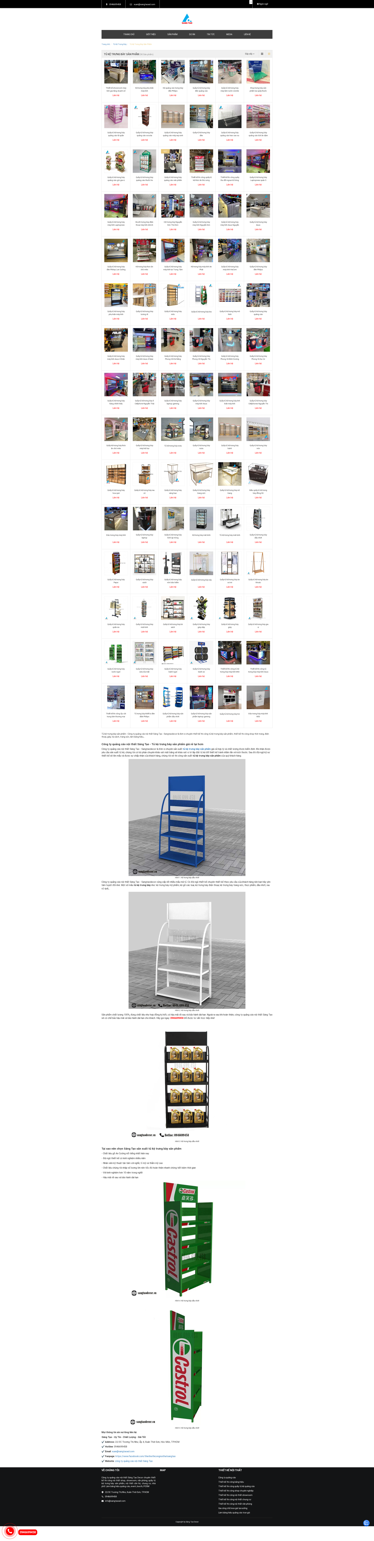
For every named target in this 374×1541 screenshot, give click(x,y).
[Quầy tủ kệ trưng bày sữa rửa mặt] (144, 653)
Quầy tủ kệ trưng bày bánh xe (201, 670)
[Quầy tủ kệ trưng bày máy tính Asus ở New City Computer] (144, 340)
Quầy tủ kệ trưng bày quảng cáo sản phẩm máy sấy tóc (173, 180)
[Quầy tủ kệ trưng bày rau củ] (144, 474)
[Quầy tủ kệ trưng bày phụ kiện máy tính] (116, 295)
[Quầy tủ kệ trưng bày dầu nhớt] (258, 519)
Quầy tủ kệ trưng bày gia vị (258, 625)
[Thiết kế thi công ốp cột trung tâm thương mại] (116, 697)
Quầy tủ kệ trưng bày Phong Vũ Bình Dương (230, 357)
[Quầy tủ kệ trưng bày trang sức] (201, 474)
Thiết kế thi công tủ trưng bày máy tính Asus (258, 670)
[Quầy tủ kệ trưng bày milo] (173, 295)
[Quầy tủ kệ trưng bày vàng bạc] (173, 474)
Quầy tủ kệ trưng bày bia (201, 312)
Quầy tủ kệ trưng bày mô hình (230, 312)
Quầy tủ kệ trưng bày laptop (144, 536)
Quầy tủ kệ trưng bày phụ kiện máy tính (116, 312)
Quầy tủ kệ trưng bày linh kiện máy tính (229, 402)
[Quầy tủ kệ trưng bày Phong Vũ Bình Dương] (230, 340)
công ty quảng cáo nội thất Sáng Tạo (134, 1461)
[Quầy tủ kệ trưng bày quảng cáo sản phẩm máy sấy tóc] (173, 161)
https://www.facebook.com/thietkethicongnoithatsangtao (145, 1456)
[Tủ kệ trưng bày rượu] (173, 429)
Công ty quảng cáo (227, 1477)
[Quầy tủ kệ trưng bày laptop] (144, 519)
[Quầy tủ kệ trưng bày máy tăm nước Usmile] (230, 72)
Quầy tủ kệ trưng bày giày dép (201, 625)
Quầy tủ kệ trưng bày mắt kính (144, 625)
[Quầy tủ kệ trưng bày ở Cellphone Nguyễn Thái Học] (144, 385)
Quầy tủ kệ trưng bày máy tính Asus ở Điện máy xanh (116, 359)
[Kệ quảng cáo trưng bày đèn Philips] (173, 72)
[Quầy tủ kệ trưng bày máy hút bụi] (144, 429)
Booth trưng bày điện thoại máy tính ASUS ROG (144, 225)
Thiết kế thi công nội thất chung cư (234, 1499)
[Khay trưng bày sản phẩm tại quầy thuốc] (258, 72)
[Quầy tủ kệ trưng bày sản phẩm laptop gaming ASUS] (201, 697)
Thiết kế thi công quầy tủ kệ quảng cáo (236, 1486)
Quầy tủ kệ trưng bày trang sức (201, 491)
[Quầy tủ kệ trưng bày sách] (144, 563)
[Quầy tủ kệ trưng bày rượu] (201, 429)
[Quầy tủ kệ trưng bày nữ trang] (230, 474)
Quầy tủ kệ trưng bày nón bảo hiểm (173, 581)
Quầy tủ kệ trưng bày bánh (229, 446)
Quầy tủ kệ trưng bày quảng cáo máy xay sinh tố (173, 135)
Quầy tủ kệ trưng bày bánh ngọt (173, 670)
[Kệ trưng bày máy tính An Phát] (201, 250)
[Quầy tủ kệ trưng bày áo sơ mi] (230, 563)
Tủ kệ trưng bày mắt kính (229, 535)
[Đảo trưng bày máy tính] (116, 519)
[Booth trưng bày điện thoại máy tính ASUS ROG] (144, 206)
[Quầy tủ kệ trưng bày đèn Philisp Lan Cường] (116, 250)
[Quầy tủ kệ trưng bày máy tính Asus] (201, 385)
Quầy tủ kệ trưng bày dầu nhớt (258, 536)
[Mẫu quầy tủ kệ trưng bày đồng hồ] (258, 474)
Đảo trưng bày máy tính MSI (258, 715)
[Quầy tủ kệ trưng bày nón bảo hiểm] (173, 563)
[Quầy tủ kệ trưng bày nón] (258, 429)
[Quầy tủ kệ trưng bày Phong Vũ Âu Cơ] (258, 340)
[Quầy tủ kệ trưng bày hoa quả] (116, 474)
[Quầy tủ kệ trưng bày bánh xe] (201, 653)
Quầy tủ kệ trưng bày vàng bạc (173, 491)
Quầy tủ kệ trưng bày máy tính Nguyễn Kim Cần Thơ (201, 225)
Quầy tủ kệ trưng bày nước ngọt (116, 670)
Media (229, 34)
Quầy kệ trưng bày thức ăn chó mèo (116, 446)
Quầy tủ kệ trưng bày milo (173, 312)
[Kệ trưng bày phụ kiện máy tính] (144, 72)
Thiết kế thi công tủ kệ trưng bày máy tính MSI (229, 670)
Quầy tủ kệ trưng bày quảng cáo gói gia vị (116, 178)
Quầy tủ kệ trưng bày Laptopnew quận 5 (258, 178)
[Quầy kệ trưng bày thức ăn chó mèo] (116, 429)
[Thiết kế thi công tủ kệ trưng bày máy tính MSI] (230, 653)
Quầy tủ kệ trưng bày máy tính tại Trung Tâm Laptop (173, 270)
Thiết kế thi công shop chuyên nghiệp (235, 1491)
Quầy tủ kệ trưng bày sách (144, 581)
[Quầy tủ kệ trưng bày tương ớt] (144, 295)
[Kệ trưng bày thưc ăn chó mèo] (144, 250)
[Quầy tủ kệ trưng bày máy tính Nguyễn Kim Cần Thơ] (201, 206)
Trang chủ (128, 34)
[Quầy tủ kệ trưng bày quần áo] (116, 608)
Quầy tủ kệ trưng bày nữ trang (230, 491)
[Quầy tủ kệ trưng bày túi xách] (173, 608)
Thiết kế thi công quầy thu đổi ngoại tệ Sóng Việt (229, 180)
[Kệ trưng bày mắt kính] (201, 519)
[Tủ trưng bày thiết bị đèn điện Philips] (144, 697)
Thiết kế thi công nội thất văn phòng (235, 1504)
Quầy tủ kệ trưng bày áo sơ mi (230, 581)
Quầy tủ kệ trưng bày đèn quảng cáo (201, 89)
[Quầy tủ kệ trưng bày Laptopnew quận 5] (258, 161)
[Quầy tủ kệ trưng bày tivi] (230, 697)
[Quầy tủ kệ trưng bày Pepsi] (116, 563)
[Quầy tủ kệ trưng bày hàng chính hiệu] (116, 385)
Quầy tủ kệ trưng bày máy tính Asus (201, 402)
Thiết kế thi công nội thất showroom (235, 1495)
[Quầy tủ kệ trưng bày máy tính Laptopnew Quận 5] (116, 206)
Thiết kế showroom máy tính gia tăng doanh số (116, 89)
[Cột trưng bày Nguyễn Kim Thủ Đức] (173, 206)
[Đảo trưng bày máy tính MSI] (258, 697)
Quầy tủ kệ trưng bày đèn (201, 134)
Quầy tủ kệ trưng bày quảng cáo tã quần (116, 134)
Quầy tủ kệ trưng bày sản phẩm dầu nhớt (173, 715)
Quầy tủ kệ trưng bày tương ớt (144, 312)
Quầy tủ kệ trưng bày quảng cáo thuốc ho (144, 178)
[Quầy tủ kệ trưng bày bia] (201, 295)
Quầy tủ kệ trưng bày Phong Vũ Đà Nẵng (173, 357)
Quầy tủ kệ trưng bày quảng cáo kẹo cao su (229, 134)
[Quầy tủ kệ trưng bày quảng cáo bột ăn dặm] (258, 116)
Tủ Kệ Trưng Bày (120, 44)
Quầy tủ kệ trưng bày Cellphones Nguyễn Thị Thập (258, 404)
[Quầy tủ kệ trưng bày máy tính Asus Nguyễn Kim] (230, 206)
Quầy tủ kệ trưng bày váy (201, 580)
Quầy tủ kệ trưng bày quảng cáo (258, 312)
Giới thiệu (151, 34)
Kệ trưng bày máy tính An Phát (201, 268)
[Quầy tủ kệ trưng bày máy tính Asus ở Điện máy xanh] (116, 340)
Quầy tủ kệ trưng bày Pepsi (116, 581)
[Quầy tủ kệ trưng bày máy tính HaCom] (230, 250)
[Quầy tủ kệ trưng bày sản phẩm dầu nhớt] (173, 697)
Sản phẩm (172, 34)
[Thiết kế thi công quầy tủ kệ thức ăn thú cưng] (201, 161)
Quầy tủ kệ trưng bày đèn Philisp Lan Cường (116, 268)
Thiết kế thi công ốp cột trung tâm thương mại (116, 715)
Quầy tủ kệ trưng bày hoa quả (116, 491)
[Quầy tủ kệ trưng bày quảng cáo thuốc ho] (144, 161)
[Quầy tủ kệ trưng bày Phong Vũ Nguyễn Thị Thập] (201, 340)
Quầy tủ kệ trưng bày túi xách (173, 625)
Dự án (192, 34)
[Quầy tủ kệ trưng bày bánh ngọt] (173, 653)
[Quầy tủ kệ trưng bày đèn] (201, 116)
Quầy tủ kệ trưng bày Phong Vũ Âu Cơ (258, 357)
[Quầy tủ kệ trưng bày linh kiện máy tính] (230, 385)
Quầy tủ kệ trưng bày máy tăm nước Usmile (230, 89)
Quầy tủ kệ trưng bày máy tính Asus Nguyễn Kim (229, 225)
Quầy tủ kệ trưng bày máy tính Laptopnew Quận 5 (116, 225)
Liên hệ (247, 34)
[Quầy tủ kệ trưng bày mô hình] (230, 295)
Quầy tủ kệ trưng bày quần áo (116, 625)
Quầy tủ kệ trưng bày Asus (258, 223)
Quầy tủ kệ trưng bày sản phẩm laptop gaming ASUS (201, 717)
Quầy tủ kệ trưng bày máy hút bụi (144, 446)
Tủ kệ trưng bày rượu (173, 446)
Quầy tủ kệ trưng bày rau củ (144, 491)
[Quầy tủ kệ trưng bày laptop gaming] (173, 385)
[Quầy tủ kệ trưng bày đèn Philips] (258, 250)
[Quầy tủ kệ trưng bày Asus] (258, 206)
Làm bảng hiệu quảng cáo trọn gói (234, 1512)
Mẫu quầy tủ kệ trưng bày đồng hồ (258, 491)
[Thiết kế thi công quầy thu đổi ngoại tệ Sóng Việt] (230, 161)
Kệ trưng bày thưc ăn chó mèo (144, 268)
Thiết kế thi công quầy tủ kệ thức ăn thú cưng (201, 178)
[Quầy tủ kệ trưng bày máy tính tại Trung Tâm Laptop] (173, 250)
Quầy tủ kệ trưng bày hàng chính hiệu (116, 402)
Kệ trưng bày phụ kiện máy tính (144, 89)
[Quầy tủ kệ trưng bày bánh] (230, 429)
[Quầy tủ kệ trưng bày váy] (201, 563)
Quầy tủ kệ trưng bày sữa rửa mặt (144, 670)
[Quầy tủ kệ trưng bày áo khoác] (258, 563)
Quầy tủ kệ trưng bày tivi (230, 714)
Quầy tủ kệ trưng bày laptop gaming (173, 402)
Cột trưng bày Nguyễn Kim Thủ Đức (173, 223)
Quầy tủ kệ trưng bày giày (229, 625)
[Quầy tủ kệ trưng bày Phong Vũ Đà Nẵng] (173, 340)
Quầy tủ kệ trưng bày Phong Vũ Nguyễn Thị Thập (201, 359)
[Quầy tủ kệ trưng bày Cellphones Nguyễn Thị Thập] (258, 385)
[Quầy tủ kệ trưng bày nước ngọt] (116, 653)
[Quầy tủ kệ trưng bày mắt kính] (144, 608)
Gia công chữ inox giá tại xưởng (232, 1508)
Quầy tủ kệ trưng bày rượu (201, 446)
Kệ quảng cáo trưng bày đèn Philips (173, 89)
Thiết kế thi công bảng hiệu (231, 1482)
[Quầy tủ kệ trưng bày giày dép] (201, 608)
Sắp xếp (249, 54)
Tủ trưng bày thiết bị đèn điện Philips (144, 715)
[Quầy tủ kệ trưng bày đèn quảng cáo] (201, 72)
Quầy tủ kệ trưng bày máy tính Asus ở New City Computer (144, 359)
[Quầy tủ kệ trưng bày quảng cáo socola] (144, 116)
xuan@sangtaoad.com (123, 1451)
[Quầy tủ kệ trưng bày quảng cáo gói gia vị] (116, 161)
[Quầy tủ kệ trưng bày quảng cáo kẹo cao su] (230, 116)
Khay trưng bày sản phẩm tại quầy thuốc (258, 89)
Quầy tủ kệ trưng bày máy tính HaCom (229, 268)
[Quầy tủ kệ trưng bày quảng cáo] (258, 295)
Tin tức (211, 34)
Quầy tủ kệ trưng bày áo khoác (258, 581)
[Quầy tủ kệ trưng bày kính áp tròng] (173, 519)
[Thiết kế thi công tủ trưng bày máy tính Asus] (258, 653)
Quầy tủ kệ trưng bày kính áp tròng (173, 536)
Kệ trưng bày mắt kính (201, 535)
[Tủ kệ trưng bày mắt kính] (230, 519)
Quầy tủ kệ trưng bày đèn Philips (258, 268)
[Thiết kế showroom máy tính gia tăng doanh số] (116, 72)
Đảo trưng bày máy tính (116, 535)
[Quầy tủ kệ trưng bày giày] (230, 608)
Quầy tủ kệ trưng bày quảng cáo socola (144, 134)
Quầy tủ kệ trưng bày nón (258, 446)
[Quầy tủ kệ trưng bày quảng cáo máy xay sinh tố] (173, 116)
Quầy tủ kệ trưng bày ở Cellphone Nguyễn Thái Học (144, 404)
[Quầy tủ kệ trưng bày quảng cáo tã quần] (116, 116)
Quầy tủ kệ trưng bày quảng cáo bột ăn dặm (258, 134)
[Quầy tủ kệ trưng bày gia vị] (258, 608)
